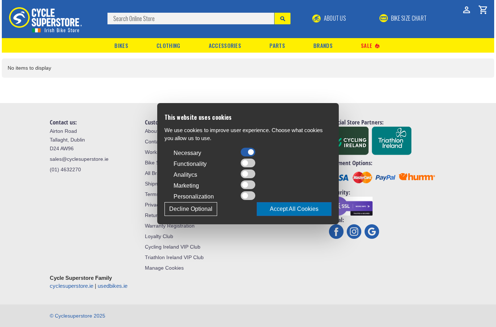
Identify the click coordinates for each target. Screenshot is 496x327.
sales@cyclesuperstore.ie (79, 159)
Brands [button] (323, 45)
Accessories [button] (225, 45)
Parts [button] (277, 45)
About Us (334, 18)
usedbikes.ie (112, 286)
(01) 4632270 (65, 169)
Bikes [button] (121, 45)
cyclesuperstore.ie (71, 286)
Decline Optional (190, 209)
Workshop (156, 152)
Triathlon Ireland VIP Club (174, 257)
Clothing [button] (168, 45)
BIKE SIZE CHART (408, 18)
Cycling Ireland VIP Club (172, 247)
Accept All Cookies (294, 209)
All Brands (156, 173)
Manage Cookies (164, 268)
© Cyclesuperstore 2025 (77, 316)
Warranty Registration (170, 226)
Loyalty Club (159, 236)
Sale (371, 45)
